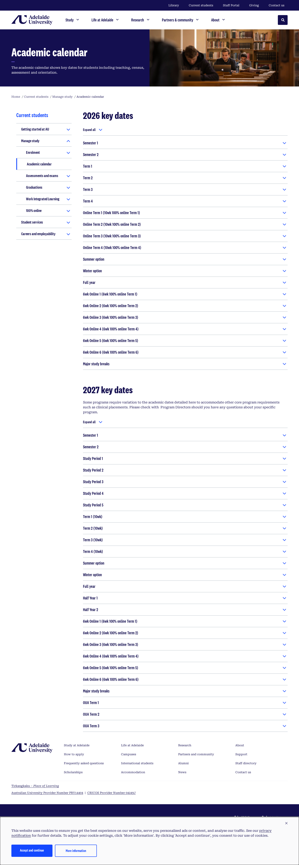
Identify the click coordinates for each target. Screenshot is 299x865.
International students (137, 763)
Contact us (276, 5)
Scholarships (73, 772)
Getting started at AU (35, 129)
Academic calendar (39, 164)
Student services (32, 222)
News (182, 772)
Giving (254, 5)
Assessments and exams (42, 175)
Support (241, 754)
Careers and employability (38, 233)
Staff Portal (231, 5)
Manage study (30, 140)
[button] (286, 823)
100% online (33, 210)
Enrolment (33, 152)
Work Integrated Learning (42, 199)
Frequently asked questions (84, 763)
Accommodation (133, 772)
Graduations (34, 187)
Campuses (128, 754)
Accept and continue (32, 850)
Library (173, 5)
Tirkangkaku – (35, 785)
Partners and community (196, 754)
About (239, 745)
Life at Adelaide (132, 745)
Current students (201, 5)
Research (184, 745)
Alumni (183, 763)
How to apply (74, 754)
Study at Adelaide (76, 745)
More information (76, 850)
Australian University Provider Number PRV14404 (47, 792)
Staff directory (245, 763)
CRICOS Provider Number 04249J (111, 792)
